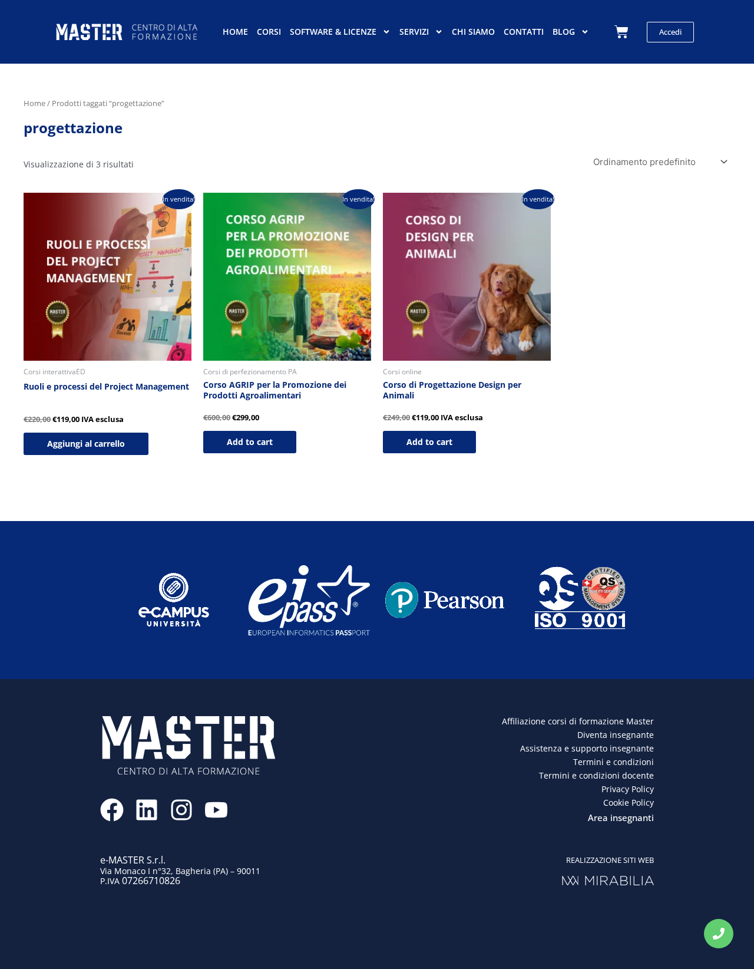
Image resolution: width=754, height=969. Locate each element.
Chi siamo (473, 31)
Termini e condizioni (613, 761)
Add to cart (250, 441)
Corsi (269, 31)
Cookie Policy (628, 802)
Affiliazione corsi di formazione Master (578, 721)
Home (235, 31)
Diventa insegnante (615, 734)
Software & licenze (333, 31)
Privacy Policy (627, 789)
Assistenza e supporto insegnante (587, 748)
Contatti (524, 31)
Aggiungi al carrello (86, 443)
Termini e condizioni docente (596, 775)
